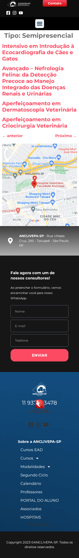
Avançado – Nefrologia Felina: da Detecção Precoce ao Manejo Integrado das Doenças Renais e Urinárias (33, 81)
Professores (31, 492)
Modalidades (32, 466)
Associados (31, 509)
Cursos (26, 458)
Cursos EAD (31, 449)
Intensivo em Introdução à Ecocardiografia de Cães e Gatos (38, 52)
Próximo (66, 135)
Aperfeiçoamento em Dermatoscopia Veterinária (39, 106)
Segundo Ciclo (34, 475)
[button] (39, 23)
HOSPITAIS (30, 517)
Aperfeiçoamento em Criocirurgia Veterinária (34, 122)
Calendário (30, 483)
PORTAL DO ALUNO (39, 500)
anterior (12, 135)
